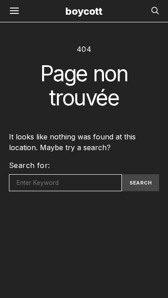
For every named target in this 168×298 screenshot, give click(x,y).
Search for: (29, 165)
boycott (83, 11)
